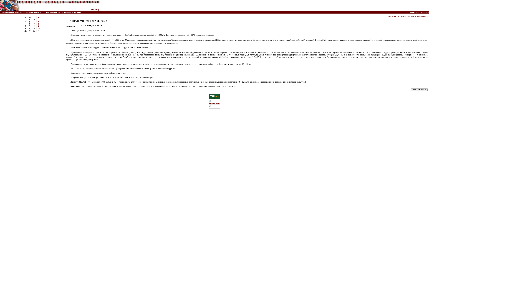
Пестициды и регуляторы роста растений (63, 12)
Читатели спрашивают (419, 12)
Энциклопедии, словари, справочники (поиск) (21, 12)
